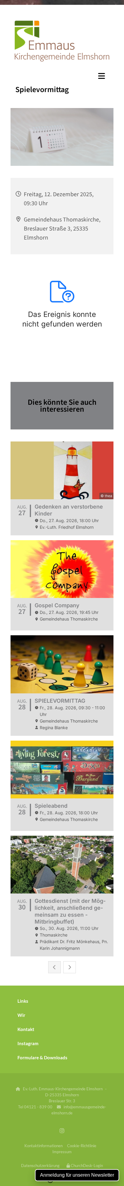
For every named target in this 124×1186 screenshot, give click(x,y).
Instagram (28, 1043)
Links (22, 1001)
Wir (21, 1015)
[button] (62, 76)
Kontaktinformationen (43, 1145)
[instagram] (62, 1131)
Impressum (62, 1151)
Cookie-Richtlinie (81, 1145)
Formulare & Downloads (42, 1057)
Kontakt (25, 1029)
